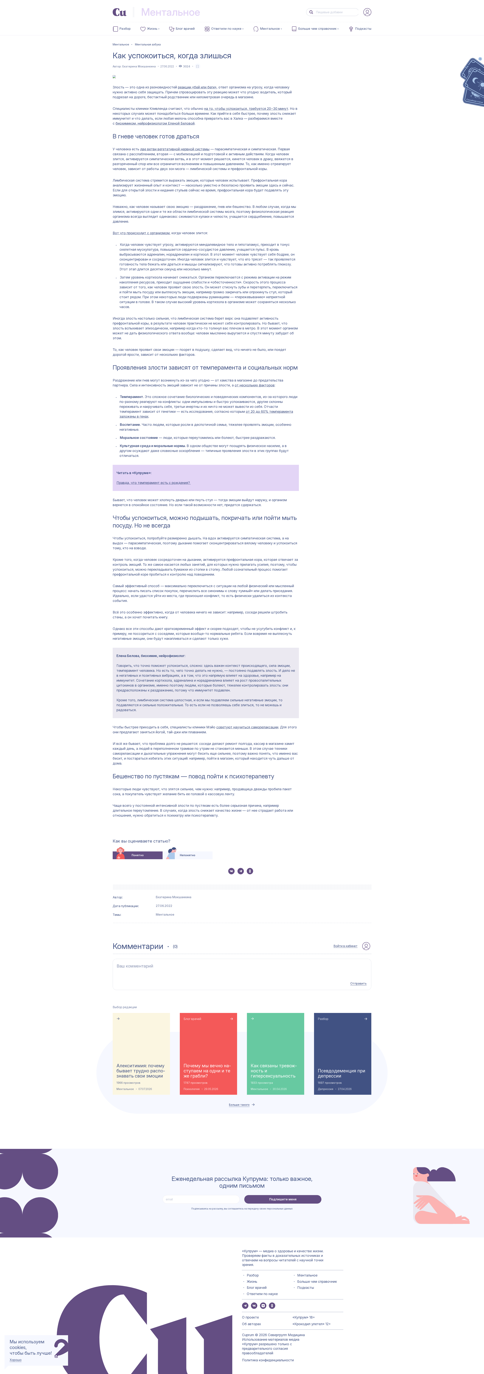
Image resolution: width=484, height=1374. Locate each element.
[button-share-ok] (250, 871)
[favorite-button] (197, 66)
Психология (192, 1089)
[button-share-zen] (263, 1305)
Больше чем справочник (317, 28)
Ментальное (270, 28)
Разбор (125, 28)
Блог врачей (185, 28)
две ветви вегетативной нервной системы (174, 149)
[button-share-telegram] (240, 871)
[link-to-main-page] (119, 12)
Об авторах (251, 1324)
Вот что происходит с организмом (141, 233)
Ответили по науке (226, 28)
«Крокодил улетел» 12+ (311, 1324)
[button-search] (311, 12)
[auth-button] (367, 12)
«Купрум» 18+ (303, 1317)
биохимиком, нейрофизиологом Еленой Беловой (155, 123)
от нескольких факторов (255, 385)
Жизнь (152, 28)
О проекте (250, 1317)
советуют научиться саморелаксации (247, 727)
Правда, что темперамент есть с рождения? (153, 483)
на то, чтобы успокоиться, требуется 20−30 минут (246, 109)
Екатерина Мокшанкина (139, 66)
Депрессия (325, 1089)
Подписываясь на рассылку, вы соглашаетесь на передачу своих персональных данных (242, 1208)
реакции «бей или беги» (197, 87)
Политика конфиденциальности (268, 1360)
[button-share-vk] (231, 871)
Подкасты (363, 28)
